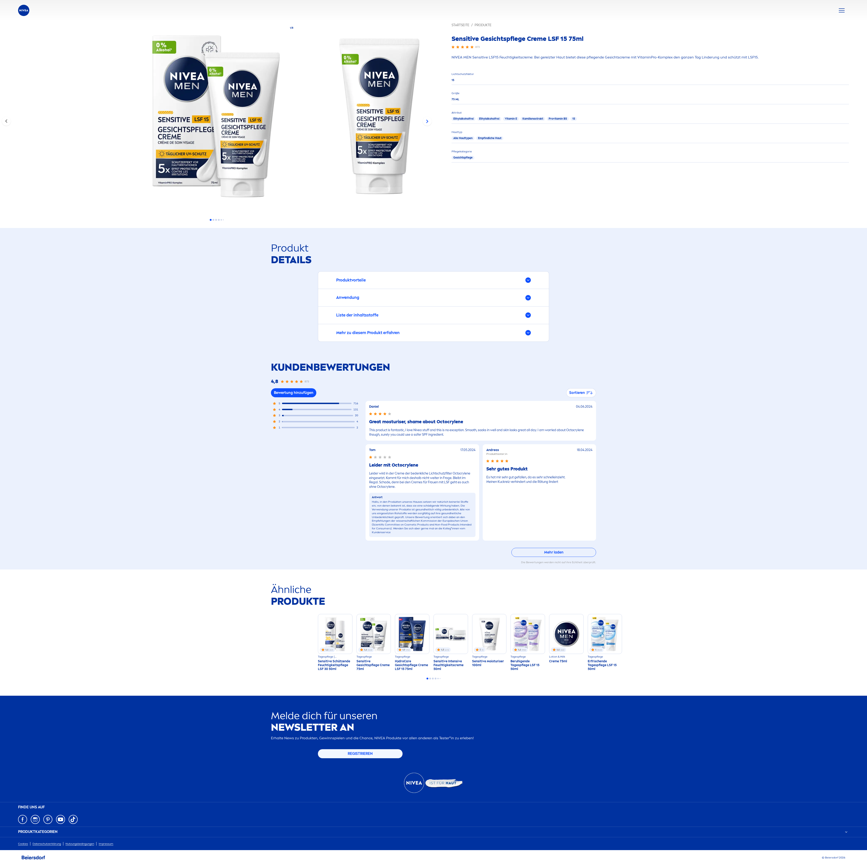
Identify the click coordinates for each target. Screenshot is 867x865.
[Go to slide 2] (213, 220)
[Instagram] (35, 819)
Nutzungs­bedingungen (79, 843)
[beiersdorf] (33, 858)
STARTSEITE (460, 25)
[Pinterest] (47, 819)
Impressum (106, 843)
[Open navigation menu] (841, 10)
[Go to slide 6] (223, 219)
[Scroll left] (6, 121)
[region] (217, 118)
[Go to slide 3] (216, 220)
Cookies (23, 843)
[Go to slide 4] (219, 220)
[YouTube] (60, 819)
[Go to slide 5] (221, 220)
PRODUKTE (483, 25)
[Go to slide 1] (211, 220)
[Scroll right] (427, 121)
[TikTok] (73, 819)
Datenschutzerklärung (47, 843)
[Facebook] (22, 819)
